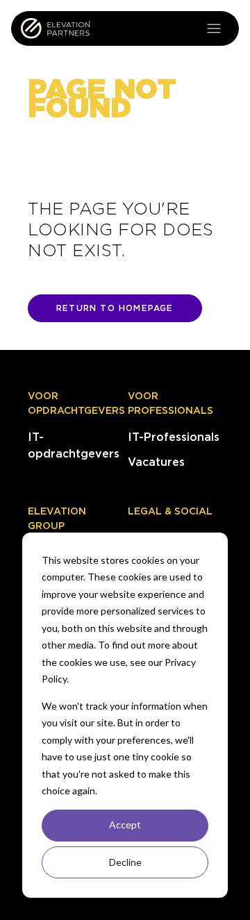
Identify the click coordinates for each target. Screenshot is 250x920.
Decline (125, 862)
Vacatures (156, 462)
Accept (125, 824)
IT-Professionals (173, 437)
